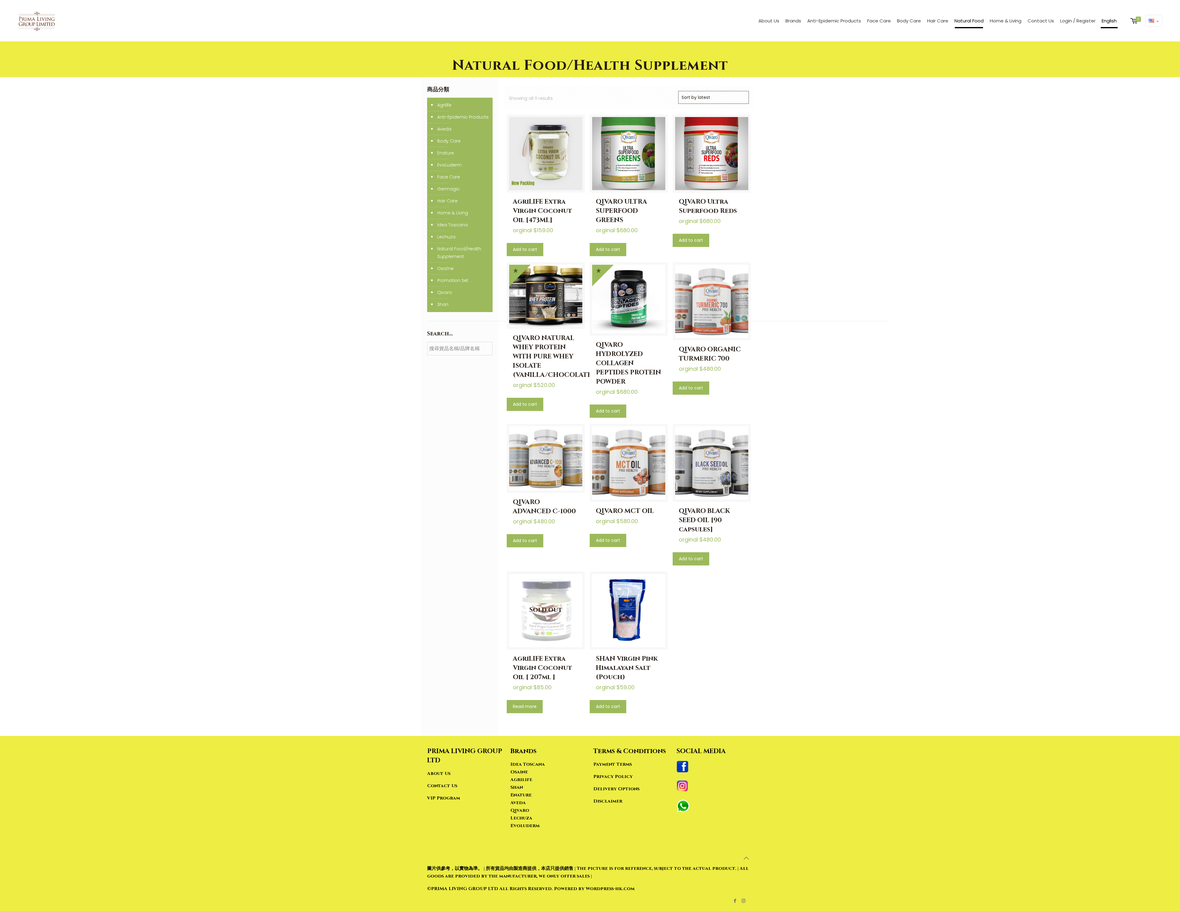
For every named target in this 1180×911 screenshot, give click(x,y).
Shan (442, 304)
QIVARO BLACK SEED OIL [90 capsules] (704, 520)
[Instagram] (743, 900)
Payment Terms (612, 764)
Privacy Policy (613, 776)
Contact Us (442, 786)
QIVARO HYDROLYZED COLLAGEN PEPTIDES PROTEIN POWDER (628, 363)
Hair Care (447, 201)
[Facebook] (735, 900)
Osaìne (445, 268)
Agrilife (444, 105)
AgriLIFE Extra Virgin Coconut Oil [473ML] (542, 211)
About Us (438, 773)
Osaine (519, 772)
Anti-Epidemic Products (463, 117)
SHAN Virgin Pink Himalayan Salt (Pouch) (627, 668)
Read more (525, 706)
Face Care (448, 177)
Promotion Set (452, 280)
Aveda (444, 129)
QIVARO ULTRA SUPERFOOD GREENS (621, 211)
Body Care (449, 141)
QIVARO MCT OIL (625, 511)
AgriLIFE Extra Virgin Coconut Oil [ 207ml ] (542, 668)
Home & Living (452, 213)
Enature (445, 153)
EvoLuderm (449, 165)
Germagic (448, 189)
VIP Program (443, 798)
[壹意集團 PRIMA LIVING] (37, 20)
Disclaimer (607, 801)
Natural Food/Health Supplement (459, 253)
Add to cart (525, 249)
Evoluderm (525, 826)
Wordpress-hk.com (609, 889)
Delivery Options (616, 789)
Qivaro (444, 292)
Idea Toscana (452, 225)
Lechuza (446, 237)
